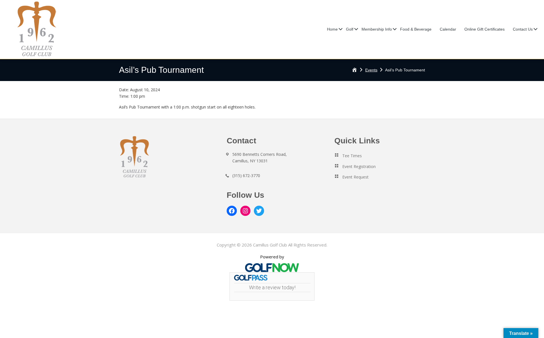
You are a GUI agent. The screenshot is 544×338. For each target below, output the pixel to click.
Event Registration (359, 166)
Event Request (355, 177)
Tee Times (352, 155)
